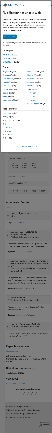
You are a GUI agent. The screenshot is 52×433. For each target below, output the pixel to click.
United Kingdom (33, 104)
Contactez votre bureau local (26, 147)
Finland (6, 86)
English (32, 96)
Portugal (30, 82)
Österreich (31, 79)
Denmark (6, 75)
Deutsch (33, 93)
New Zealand (8, 120)
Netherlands (32, 72)
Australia (6, 113)
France (5, 89)
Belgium (6, 72)
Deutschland (8, 79)
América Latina (9, 55)
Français (33, 100)
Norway (30, 75)
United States (8, 62)
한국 (4, 138)
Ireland (5, 93)
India (5, 117)
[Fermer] (48, 5)
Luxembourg (8, 100)
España (6, 82)
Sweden (30, 86)
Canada (6, 58)
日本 (4, 135)
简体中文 (8, 127)
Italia (5, 96)
